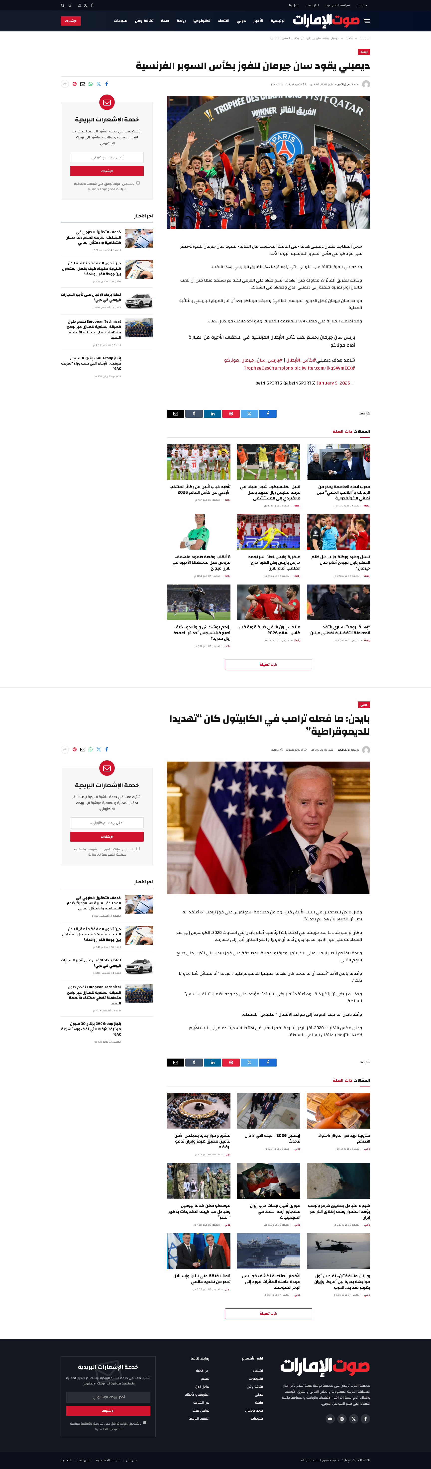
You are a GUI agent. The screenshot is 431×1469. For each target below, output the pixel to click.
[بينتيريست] (74, 84)
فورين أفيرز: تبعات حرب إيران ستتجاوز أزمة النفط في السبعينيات (275, 1211)
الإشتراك (71, 21)
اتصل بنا (294, 5)
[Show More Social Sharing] (65, 84)
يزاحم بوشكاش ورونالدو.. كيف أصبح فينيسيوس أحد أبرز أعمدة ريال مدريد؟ (201, 632)
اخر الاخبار (202, 1371)
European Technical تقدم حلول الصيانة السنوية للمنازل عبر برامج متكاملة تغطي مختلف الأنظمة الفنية (94, 329)
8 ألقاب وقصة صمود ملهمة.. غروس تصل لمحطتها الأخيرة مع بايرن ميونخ (201, 562)
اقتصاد (223, 20)
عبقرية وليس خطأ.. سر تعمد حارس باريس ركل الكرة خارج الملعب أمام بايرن (274, 562)
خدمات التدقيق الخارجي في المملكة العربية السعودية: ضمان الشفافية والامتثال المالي (93, 237)
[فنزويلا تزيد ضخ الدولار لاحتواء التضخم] (338, 1111)
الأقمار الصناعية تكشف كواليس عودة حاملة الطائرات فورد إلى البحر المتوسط (271, 1281)
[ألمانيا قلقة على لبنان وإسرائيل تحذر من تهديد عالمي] (198, 1251)
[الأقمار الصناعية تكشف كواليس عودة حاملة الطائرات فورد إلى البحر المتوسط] (268, 1251)
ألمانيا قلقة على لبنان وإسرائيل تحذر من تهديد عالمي (201, 1278)
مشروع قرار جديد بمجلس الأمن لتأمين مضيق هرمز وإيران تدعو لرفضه (202, 1141)
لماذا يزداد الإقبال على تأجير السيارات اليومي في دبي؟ (91, 297)
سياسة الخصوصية (338, 5)
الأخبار (258, 20)
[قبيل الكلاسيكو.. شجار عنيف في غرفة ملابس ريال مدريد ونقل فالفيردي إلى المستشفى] (268, 462)
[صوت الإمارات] (326, 20)
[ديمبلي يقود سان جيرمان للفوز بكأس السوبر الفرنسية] (268, 162)
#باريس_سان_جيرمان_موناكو (253, 360)
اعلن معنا (312, 5)
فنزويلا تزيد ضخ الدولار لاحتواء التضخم (344, 1138)
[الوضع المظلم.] (70, 5)
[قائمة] (367, 21)
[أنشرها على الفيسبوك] (106, 84)
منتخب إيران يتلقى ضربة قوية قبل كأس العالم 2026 (269, 630)
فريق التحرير (343, 84)
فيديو (205, 1378)
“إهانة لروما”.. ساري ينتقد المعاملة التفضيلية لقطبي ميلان (340, 630)
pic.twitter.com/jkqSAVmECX (323, 368)
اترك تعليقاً (268, 665)
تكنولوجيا (201, 20)
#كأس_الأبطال (301, 360)
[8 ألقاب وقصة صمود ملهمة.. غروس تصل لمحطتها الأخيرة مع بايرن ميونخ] (198, 532)
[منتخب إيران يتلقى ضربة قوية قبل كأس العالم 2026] (268, 602)
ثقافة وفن (144, 20)
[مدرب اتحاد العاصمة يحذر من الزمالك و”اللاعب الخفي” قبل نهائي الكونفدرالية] (338, 462)
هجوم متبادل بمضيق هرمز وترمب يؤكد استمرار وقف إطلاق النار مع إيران (339, 1211)
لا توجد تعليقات (293, 84)
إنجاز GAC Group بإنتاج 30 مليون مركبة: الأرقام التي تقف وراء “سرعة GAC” (91, 364)
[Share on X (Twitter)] (98, 84)
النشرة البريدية (199, 1418)
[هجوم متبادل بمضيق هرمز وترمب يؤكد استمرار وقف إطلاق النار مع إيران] (338, 1181)
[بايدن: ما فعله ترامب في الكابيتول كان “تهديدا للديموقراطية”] (268, 828)
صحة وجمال (254, 1410)
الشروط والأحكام (197, 1394)
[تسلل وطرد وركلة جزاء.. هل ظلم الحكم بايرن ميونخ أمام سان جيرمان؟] (338, 532)
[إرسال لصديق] (82, 84)
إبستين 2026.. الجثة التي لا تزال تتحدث (272, 1138)
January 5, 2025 (333, 383)
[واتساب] (90, 84)
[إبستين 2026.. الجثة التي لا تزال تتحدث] (268, 1111)
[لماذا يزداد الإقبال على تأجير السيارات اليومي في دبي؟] (139, 301)
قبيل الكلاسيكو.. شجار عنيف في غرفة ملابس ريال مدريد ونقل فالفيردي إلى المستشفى (270, 492)
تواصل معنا (200, 1410)
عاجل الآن (202, 1386)
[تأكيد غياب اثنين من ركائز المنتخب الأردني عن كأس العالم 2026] (198, 462)
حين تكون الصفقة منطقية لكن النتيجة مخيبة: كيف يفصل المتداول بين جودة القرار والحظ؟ (91, 269)
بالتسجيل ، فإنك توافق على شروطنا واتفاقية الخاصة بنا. (104, 186)
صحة (165, 20)
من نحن (361, 5)
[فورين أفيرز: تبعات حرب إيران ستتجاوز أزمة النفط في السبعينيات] (268, 1181)
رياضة (181, 20)
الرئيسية (278, 20)
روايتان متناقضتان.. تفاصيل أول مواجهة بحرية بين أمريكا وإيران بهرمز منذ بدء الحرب (342, 1281)
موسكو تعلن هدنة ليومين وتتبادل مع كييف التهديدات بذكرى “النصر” (198, 1211)
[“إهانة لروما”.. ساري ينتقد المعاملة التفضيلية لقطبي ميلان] (338, 602)
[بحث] (63, 5)
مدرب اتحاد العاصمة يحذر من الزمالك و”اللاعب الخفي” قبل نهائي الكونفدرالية (343, 492)
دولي (241, 20)
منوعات (120, 20)
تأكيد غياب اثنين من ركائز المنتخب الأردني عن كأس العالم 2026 (199, 489)
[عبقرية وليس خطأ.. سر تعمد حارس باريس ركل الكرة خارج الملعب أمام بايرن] (268, 532)
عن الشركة (201, 1402)
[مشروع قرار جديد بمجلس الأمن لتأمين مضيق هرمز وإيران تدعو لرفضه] (198, 1111)
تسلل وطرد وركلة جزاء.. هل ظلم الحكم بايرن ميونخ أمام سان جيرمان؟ (340, 562)
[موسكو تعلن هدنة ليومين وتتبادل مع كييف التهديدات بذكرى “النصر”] (198, 1181)
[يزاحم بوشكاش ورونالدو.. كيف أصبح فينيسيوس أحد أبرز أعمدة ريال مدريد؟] (198, 602)
